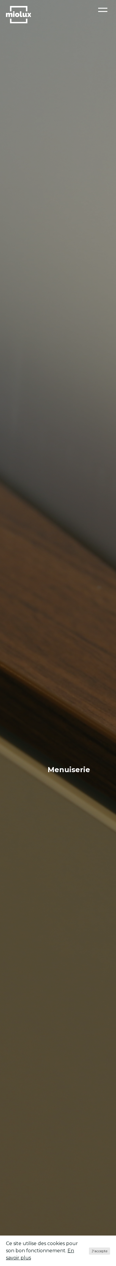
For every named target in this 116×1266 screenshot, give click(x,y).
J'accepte (99, 1251)
